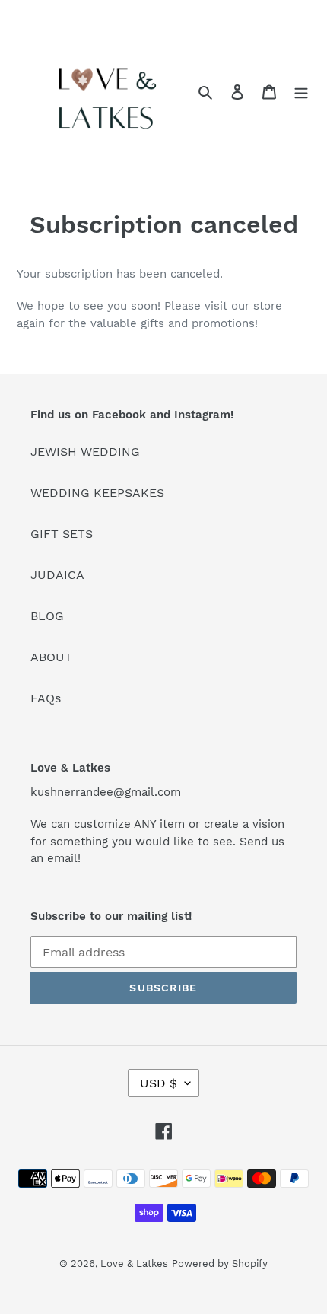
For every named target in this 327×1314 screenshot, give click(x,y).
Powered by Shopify (220, 1263)
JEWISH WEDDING (85, 451)
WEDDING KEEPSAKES (97, 492)
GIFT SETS (61, 534)
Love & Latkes (134, 1263)
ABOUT (51, 657)
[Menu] (301, 91)
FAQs (45, 698)
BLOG (47, 616)
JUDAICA (57, 575)
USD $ (158, 1083)
